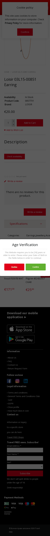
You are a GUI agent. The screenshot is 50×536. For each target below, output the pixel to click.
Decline (14, 267)
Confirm (35, 267)
